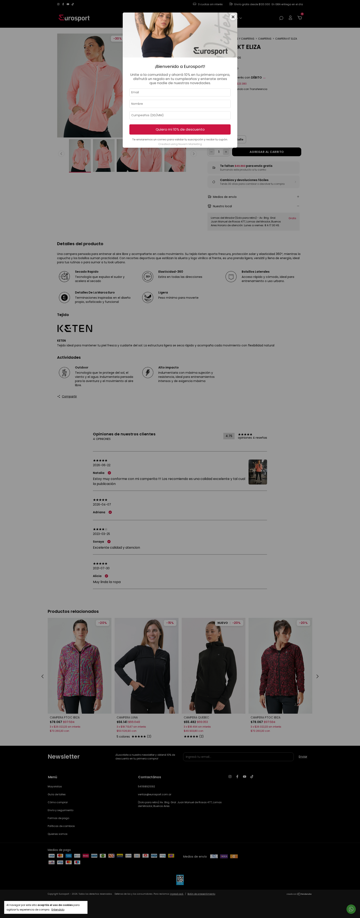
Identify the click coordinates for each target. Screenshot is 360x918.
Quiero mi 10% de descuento (180, 129)
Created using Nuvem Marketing (180, 144)
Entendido (57, 909)
